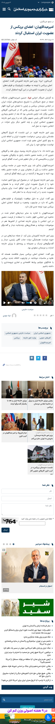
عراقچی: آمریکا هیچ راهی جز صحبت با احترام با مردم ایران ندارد (27, 654)
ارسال (5, 530)
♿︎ (48, 717)
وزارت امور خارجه (29, 338)
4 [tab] (4, 544)
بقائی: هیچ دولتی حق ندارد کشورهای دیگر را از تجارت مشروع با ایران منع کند (27, 675)
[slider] (10, 302)
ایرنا (31, 10)
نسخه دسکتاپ (27, 707)
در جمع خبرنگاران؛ (47, 21)
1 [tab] (13, 544)
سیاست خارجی (27, 309)
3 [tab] (7, 544)
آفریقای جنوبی (45, 338)
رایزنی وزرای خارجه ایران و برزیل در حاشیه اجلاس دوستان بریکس (40, 404)
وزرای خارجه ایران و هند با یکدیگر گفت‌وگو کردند (17, 402)
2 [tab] (10, 544)
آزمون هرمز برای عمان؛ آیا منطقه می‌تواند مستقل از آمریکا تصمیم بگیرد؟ (28, 661)
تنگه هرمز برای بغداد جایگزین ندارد (37, 637)
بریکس (17, 338)
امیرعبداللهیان (45, 342)
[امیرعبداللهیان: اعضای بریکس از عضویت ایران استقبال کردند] (27, 60)
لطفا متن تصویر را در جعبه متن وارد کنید (37, 519)
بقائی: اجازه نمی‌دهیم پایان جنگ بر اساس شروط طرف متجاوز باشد (26, 668)
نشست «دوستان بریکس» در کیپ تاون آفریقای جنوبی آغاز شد (41, 471)
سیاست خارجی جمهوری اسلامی (18, 333)
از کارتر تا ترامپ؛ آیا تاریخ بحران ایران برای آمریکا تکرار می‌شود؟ (26, 680)
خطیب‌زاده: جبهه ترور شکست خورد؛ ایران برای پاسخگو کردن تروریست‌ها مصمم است (27, 632)
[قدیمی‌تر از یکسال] (41, 389)
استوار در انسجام (45, 586)
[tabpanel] (27, 570)
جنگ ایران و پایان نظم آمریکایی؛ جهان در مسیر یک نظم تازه (27, 648)
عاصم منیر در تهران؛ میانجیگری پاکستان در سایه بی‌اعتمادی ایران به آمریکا (28, 643)
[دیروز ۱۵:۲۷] (27, 565)
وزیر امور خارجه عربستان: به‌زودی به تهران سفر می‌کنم (42, 437)
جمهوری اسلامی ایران (42, 333)
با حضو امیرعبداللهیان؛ (45, 464)
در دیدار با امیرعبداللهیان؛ (44, 432)
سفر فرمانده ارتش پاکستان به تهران (36, 626)
